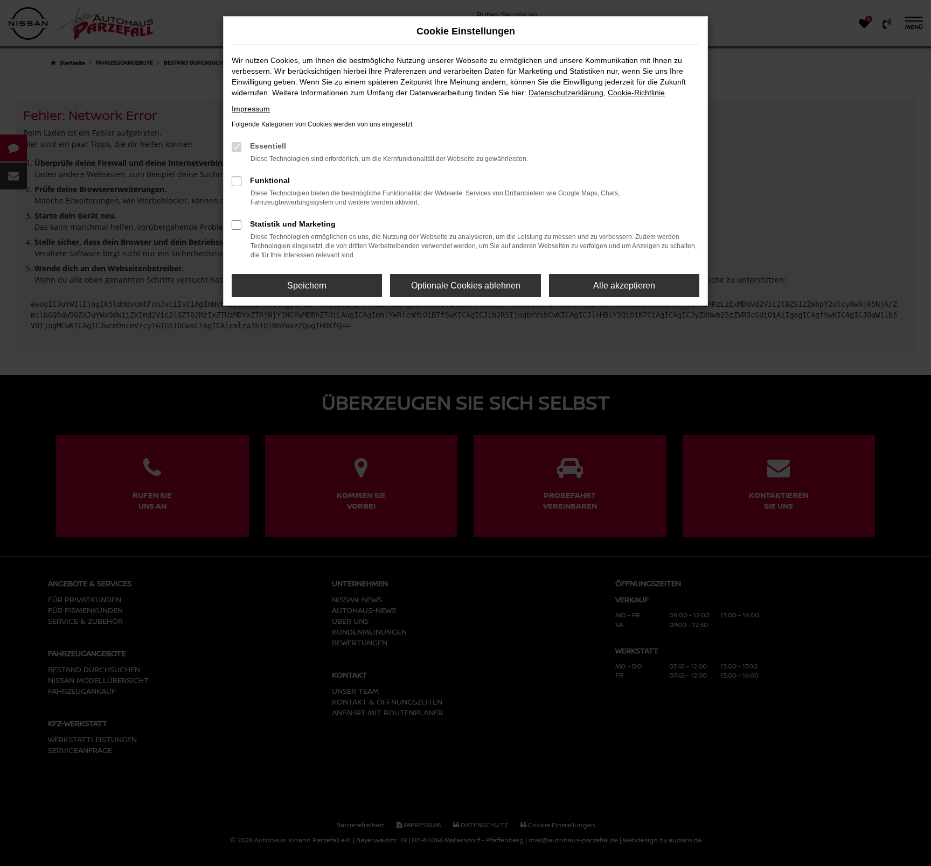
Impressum (251, 108)
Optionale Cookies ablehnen (465, 285)
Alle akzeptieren (624, 285)
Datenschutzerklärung (566, 92)
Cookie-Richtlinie (636, 92)
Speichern (306, 285)
